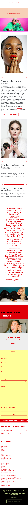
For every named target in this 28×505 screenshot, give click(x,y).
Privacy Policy (4, 457)
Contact (3, 450)
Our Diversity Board (6, 459)
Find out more (14, 497)
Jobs (2, 454)
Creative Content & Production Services (11, 478)
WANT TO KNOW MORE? (10, 114)
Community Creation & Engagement (10, 477)
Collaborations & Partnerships (8, 475)
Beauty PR (3, 466)
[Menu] (2, 2)
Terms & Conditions (18, 433)
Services (3, 447)
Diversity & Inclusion (6, 458)
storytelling (19, 108)
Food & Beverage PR (6, 469)
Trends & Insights (5, 482)
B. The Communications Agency (14, 2)
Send (14, 414)
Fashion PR (4, 464)
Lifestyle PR (4, 467)
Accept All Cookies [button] (14, 501)
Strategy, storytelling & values (8, 481)
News (2, 449)
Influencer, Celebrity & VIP (7, 470)
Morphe (7, 316)
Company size (4, 379)
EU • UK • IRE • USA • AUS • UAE (8, 485)
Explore (14, 343)
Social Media (4, 479)
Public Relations (5, 463)
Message (3, 386)
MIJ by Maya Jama (12, 312)
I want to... (3, 371)
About (2, 444)
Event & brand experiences (7, 472)
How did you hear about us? (8, 407)
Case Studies (4, 446)
